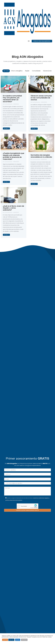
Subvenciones (47, 71)
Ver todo (6, 71)
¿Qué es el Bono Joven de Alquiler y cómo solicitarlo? (13, 208)
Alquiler (27, 71)
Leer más (11, 639)
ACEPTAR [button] (5, 639)
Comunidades (36, 71)
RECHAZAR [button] (24, 639)
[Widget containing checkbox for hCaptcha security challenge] (27, 506)
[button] (29, 41)
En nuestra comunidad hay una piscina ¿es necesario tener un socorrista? (12, 99)
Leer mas (6, 128)
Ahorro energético (16, 71)
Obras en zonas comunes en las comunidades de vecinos (41, 98)
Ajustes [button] (17, 639)
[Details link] (13, 84)
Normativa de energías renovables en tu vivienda (41, 156)
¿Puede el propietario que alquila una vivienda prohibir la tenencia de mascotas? (13, 156)
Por (7, 104)
